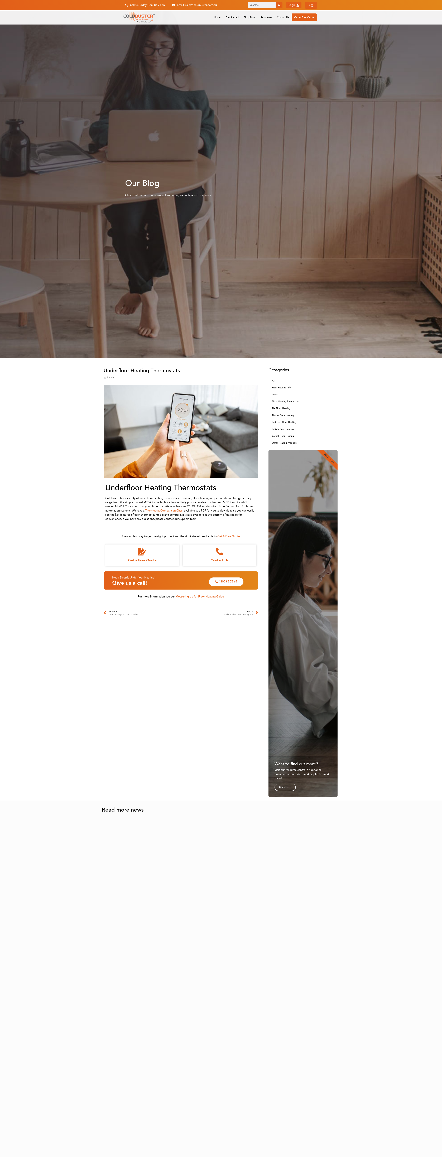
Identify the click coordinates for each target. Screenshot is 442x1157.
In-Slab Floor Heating (283, 429)
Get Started (232, 17)
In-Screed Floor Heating (284, 422)
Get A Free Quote (304, 17)
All (273, 381)
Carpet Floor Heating (283, 436)
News (275, 395)
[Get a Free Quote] (142, 551)
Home (217, 17)
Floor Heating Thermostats (286, 402)
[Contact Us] (219, 551)
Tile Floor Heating (281, 408)
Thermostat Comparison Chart (164, 510)
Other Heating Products (284, 443)
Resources (266, 17)
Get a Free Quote (142, 560)
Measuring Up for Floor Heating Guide (200, 596)
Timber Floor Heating (283, 415)
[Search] (279, 5)
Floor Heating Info (281, 388)
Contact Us (283, 17)
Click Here (285, 787)
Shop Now (249, 17)
